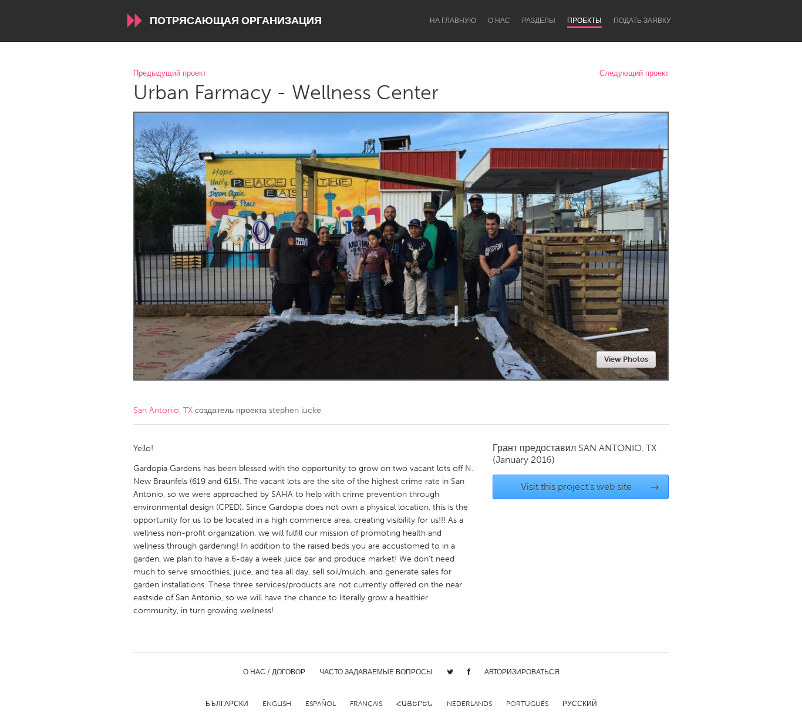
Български (226, 704)
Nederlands (469, 704)
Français (366, 704)
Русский (579, 704)
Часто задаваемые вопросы (376, 672)
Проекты (584, 20)
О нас (499, 20)
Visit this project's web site (590, 486)
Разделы (538, 20)
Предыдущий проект (169, 74)
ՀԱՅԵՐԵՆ (414, 704)
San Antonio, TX (163, 410)
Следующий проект (634, 74)
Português (527, 704)
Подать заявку (642, 20)
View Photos (626, 359)
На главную (453, 20)
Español (320, 704)
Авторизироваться (522, 672)
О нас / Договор (274, 672)
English (276, 704)
